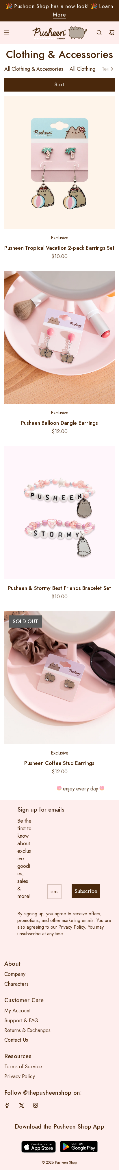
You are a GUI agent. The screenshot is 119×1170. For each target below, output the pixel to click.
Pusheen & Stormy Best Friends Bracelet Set (59, 588)
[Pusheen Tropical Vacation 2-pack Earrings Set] (59, 162)
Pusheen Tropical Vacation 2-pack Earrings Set (59, 248)
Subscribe (86, 891)
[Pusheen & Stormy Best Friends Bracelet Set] (59, 512)
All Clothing (82, 69)
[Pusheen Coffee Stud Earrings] (59, 677)
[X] (21, 1105)
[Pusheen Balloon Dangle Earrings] (59, 337)
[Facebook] (7, 1105)
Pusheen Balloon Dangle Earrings (59, 423)
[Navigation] (6, 32)
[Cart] (111, 32)
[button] (112, 69)
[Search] (99, 32)
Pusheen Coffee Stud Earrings (59, 763)
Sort (59, 84)
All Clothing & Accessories (33, 69)
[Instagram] (35, 1105)
